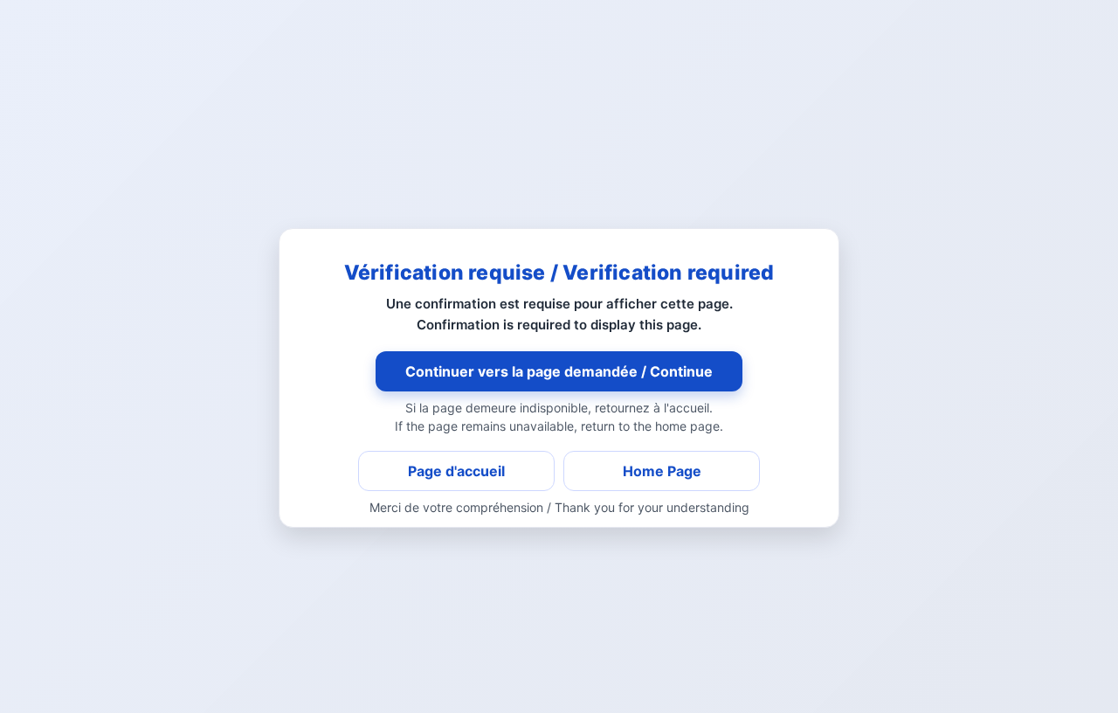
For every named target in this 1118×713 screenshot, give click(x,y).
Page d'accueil (456, 471)
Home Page (662, 471)
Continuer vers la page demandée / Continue (559, 371)
